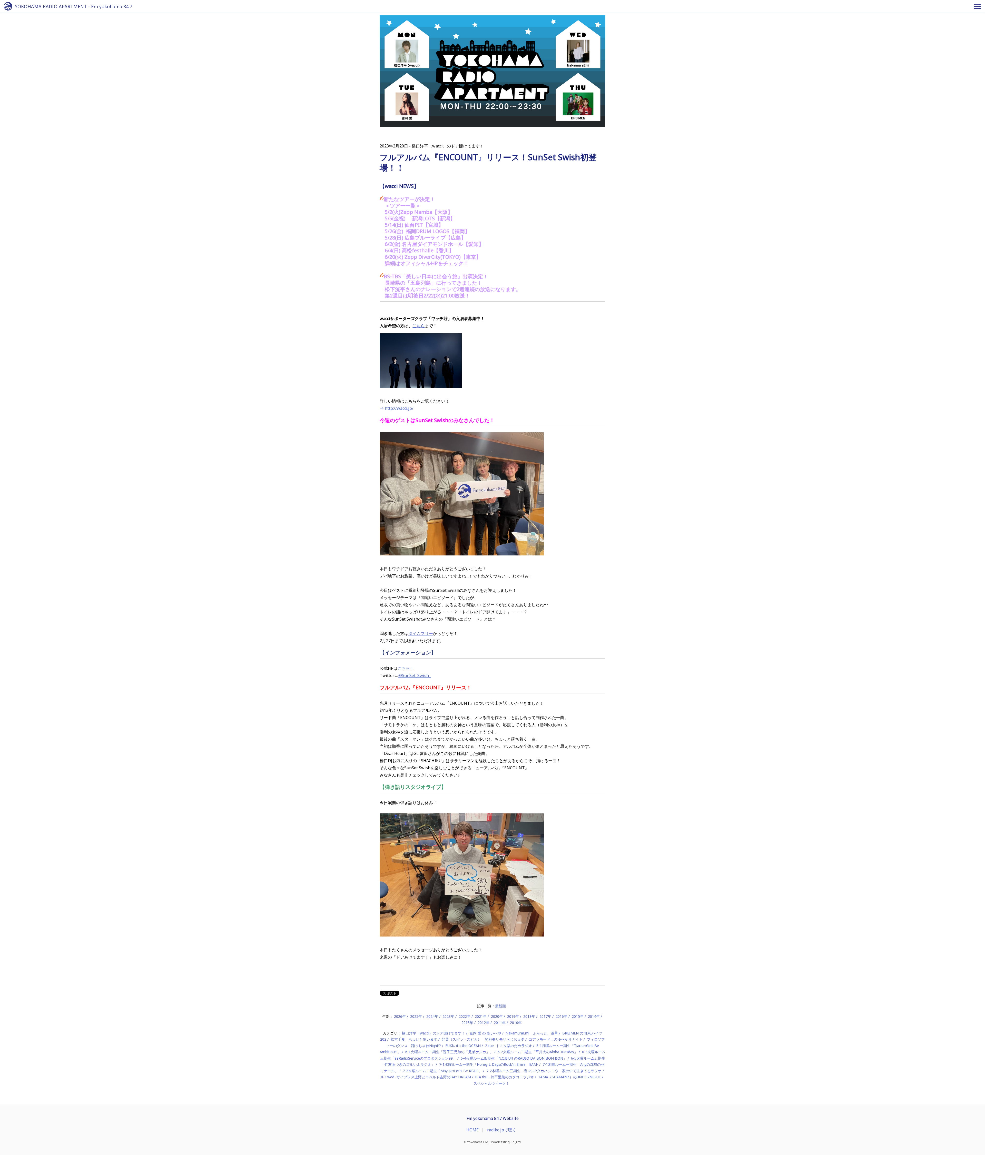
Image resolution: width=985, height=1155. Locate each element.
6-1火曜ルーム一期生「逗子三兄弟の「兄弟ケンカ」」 (449, 1051)
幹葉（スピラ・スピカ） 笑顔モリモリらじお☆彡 (483, 1039)
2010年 (516, 1022)
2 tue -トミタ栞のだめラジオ (508, 1045)
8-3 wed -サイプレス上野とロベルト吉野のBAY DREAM (426, 1076)
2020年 (497, 1016)
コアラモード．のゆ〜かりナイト (556, 1039)
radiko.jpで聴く (501, 1130)
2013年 (467, 1022)
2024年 (432, 1016)
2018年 (529, 1016)
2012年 (483, 1022)
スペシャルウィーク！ (491, 1083)
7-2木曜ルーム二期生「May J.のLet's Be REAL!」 (442, 1070)
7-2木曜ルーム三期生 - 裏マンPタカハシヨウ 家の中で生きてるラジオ (544, 1070)
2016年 (561, 1016)
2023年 (448, 1016)
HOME (472, 1130)
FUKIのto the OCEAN (463, 1045)
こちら (418, 325)
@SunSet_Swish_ (414, 675)
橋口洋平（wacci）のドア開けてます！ (433, 1033)
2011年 (500, 1022)
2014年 (594, 1016)
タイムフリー (420, 633)
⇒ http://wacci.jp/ (396, 408)
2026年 (400, 1016)
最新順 (500, 1005)
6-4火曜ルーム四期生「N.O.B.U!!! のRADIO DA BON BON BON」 (514, 1058)
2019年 (513, 1016)
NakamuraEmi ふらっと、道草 (532, 1033)
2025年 (416, 1016)
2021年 (481, 1016)
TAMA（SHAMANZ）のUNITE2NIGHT (569, 1076)
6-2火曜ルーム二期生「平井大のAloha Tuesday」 (538, 1051)
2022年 (464, 1016)
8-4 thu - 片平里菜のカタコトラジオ (504, 1076)
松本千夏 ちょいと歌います (414, 1039)
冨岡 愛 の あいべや (485, 1033)
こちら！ (406, 668)
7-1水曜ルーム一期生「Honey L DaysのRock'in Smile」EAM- (488, 1064)
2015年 (578, 1016)
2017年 (545, 1016)
